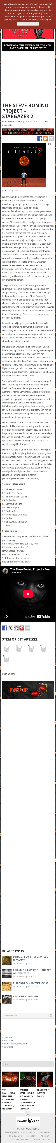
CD (41, 121)
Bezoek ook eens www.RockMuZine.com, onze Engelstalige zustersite (28, 46)
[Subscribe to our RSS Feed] (45, 138)
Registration (42, 1139)
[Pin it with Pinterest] (21, 627)
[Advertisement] (28, 75)
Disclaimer (9, 1040)
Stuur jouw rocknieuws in (16, 1043)
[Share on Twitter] (10, 627)
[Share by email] (27, 627)
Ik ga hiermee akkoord (28, 24)
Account (46, 1136)
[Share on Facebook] (4, 627)
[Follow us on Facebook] (39, 138)
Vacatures (8, 1047)
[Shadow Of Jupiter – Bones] (45, 1079)
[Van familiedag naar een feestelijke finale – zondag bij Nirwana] (10, 1079)
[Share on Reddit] (16, 627)
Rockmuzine (32, 1128)
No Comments (19, 964)
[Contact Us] (51, 138)
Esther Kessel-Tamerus (12, 121)
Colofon (8, 1037)
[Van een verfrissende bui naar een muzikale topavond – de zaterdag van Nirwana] (28, 1079)
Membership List (20, 1139)
